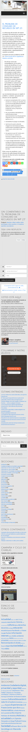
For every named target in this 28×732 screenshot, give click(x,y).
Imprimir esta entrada (8, 179)
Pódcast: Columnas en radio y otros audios (12, 540)
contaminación (4, 625)
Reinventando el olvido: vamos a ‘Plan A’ (15, 291)
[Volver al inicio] (5, 679)
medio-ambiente (18, 636)
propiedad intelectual (13, 640)
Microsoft (3, 638)
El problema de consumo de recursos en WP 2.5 (12, 26)
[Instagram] (4, 166)
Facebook (15, 630)
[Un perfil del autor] (13, 343)
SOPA (24, 646)
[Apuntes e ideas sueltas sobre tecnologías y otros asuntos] (14, 6)
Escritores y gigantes (6, 486)
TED (2, 520)
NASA (11, 638)
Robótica (23, 643)
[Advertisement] (14, 195)
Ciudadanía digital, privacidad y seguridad (11, 466)
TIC (26, 646)
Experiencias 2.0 (5, 489)
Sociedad (3, 517)
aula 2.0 (18, 619)
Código (23, 239)
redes (24, 640)
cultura (10, 625)
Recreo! (3, 515)
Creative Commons (6, 476)
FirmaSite (6, 731)
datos (16, 625)
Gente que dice (5, 492)
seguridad (10, 646)
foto (20, 630)
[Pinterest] (14, 163)
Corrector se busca (6, 474)
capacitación (11, 622)
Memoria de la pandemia (7, 499)
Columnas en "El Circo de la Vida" (10, 467)
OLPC (2, 506)
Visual (18, 239)
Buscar (23, 446)
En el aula (3, 482)
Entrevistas (4, 484)
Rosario (3, 646)
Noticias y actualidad (6, 504)
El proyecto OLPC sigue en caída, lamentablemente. (14, 286)
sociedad (18, 645)
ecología (10, 628)
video (7, 649)
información (16, 633)
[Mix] (19, 163)
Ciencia (19, 622)
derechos (22, 625)
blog (21, 619)
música (7, 638)
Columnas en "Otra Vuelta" (8, 469)
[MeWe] (17, 163)
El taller (3, 481)
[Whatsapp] (22, 163)
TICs (2, 649)
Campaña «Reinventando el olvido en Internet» (13, 532)
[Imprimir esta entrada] (1, 179)
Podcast (3, 510)
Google (3, 633)
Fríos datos (4, 408)
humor (8, 633)
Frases (3, 491)
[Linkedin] (11, 163)
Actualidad (6, 619)
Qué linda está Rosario (7, 514)
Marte (10, 636)
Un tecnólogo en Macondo (8, 522)
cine (23, 622)
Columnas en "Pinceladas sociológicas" (11, 471)
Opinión (3, 507)
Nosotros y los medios (18, 638)
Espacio (3, 487)
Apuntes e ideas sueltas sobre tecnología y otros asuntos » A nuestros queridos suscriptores (12, 224)
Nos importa (4, 501)
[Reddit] (9, 163)
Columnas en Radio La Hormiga (9, 472)
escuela (3, 630)
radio (19, 640)
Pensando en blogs (6, 509)
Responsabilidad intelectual (8, 413)
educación (17, 628)
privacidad (4, 640)
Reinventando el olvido (10, 643)
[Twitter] (6, 163)
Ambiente (4, 464)
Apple (12, 619)
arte (14, 619)
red (22, 640)
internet (4, 636)
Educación (4, 479)
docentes (4, 628)
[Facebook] (4, 163)
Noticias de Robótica (6, 502)
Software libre (5, 519)
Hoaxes (3, 494)
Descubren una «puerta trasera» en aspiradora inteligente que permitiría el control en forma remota (13, 419)
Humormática (5, 496)
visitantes (16, 675)
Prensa (3, 512)
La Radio (3, 497)
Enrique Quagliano (6, 171)
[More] (6, 166)
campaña (3, 622)
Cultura (3, 477)
